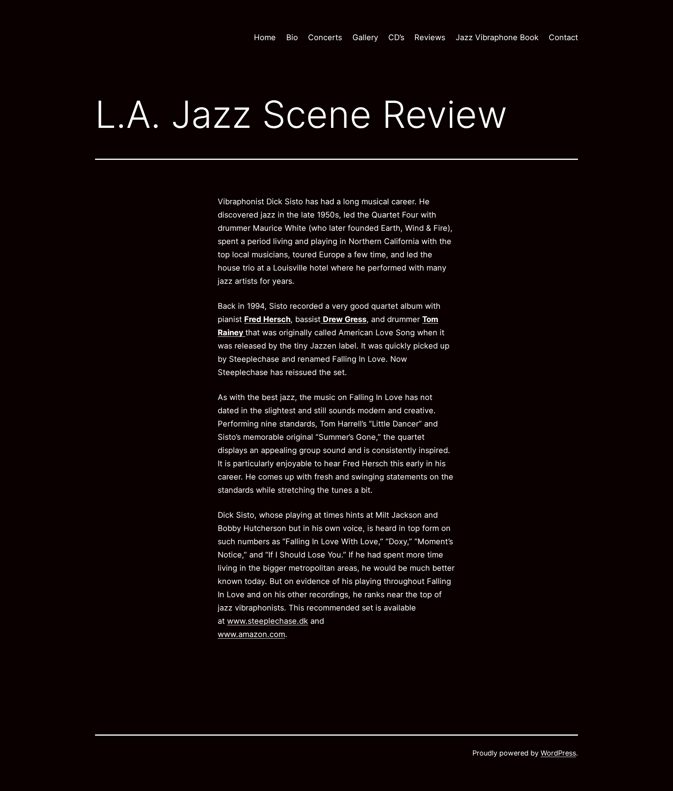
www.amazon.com (251, 634)
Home (265, 37)
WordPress (558, 753)
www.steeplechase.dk (267, 621)
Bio (292, 37)
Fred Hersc (265, 319)
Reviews (429, 37)
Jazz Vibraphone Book (497, 37)
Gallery (365, 37)
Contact (563, 37)
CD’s (396, 37)
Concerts (325, 37)
